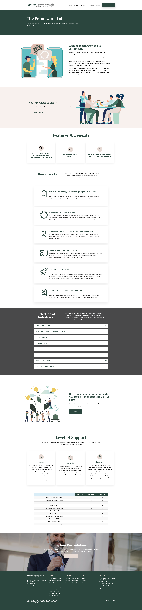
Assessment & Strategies (55, 578)
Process (91, 5)
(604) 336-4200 (105, 581)
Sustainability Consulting (71, 580)
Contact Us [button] (75, 411)
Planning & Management (55, 580)
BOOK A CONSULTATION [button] (36, 112)
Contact (98, 5)
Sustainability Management (72, 578)
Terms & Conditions (31, 585)
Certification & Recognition (55, 593)
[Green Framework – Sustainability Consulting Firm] (41, 6)
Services (76, 5)
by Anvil (113, 600)
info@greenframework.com (107, 583)
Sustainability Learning (71, 582)
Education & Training (54, 595)
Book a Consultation (108, 5)
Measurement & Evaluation (55, 584)
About (70, 5)
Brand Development (54, 591)
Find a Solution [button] (71, 556)
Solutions (84, 5)
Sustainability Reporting (55, 587)
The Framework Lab (70, 584)
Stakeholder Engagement (55, 589)
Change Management (54, 582)
